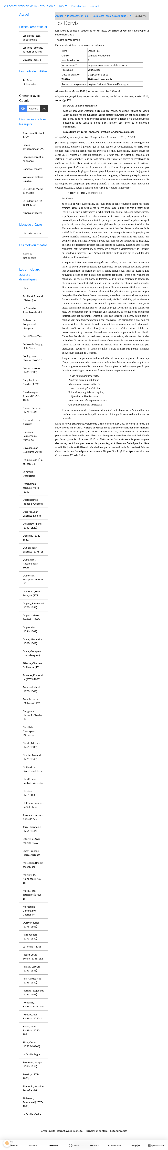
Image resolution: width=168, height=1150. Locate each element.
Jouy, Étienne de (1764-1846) (32, 828)
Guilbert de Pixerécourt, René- (33, 768)
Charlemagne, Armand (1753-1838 (31, 395)
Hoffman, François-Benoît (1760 (33, 804)
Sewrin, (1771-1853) (31, 1076)
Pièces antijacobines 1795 (33, 146)
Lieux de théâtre (32, 59)
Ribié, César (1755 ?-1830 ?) (31, 1044)
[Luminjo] (135, 1145)
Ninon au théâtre (32, 212)
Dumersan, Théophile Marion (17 (33, 579)
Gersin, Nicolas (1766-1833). (31, 744)
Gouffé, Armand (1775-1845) (32, 756)
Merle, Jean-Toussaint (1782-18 (32, 894)
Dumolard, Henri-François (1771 (32, 593)
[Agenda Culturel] (156, 1145)
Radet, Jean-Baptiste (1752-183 (31, 1030)
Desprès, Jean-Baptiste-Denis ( (32, 513)
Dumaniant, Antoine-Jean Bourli (30, 563)
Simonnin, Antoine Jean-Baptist (33, 1088)
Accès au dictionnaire (29, 81)
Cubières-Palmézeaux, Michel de (30, 435)
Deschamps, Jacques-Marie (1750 (31, 487)
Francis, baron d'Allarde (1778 (31, 701)
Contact (94, 5)
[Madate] (33, 1145)
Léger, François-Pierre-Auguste (31, 852)
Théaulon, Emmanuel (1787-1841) (33, 1102)
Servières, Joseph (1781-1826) (32, 1064)
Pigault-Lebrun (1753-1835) (31, 968)
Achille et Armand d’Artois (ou (33, 298)
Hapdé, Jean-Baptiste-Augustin (33, 780)
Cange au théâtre (32, 168)
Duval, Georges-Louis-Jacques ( (32, 653)
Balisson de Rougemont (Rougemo (29, 324)
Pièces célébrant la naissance (33, 158)
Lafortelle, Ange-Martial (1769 (32, 840)
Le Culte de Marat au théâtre (33, 190)
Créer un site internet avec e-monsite (62, 1130)
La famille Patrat (32, 946)
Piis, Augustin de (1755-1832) (32, 980)
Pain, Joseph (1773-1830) (30, 936)
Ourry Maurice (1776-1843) (31, 924)
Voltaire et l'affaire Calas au (33, 178)
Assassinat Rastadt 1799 (33, 134)
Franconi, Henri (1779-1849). (31, 689)
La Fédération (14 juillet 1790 (32, 202)
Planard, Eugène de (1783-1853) (33, 992)
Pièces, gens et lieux (78, 15)
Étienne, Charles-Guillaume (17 (32, 665)
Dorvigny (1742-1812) (32, 537)
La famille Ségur (31, 1054)
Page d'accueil (79, 5)
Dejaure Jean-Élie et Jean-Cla (32, 461)
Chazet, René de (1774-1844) (32, 409)
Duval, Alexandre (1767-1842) (32, 641)
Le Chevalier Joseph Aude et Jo (33, 310)
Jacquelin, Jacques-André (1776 (33, 816)
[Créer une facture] (94, 1145)
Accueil (59, 15)
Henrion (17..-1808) (29, 792)
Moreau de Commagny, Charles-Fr (29, 910)
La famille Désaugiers (29, 473)
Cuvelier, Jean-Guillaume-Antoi (32, 449)
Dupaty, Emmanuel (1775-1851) (33, 605)
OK (44, 108)
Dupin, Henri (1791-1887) (30, 629)
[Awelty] (74, 1145)
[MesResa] (53, 1145)
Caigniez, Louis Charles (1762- (31, 381)
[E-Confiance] (115, 1145)
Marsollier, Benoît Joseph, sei (33, 864)
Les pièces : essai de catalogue (109, 15)
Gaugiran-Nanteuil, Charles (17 (32, 715)
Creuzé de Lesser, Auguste (32, 421)
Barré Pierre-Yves (32, 336)
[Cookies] (7, 1143)
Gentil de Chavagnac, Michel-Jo (29, 730)
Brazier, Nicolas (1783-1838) (31, 369)
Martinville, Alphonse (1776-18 (32, 878)
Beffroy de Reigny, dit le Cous (33, 346)
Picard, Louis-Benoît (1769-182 (33, 956)
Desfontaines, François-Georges (33, 501)
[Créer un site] (12, 1145)
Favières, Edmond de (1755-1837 (33, 677)
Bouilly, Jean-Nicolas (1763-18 (32, 358)
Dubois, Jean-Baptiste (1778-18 (33, 549)
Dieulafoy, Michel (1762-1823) (32, 525)
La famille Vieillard (33, 1114)
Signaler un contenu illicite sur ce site (106, 1130)
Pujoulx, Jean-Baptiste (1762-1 (32, 1016)
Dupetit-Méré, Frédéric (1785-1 (32, 617)
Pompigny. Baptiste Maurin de (33, 1004)
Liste (25, 288)
